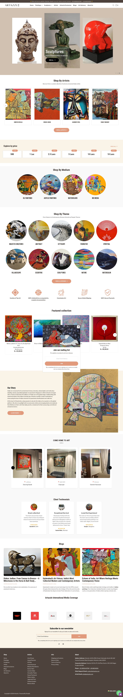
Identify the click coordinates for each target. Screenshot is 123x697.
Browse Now (12, 46)
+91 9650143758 (76, 1)
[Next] (115, 335)
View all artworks (60, 281)
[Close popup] (78, 326)
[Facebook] (59, 644)
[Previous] (8, 335)
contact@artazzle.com (93, 671)
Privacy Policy (55, 664)
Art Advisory (82, 5)
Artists (56, 5)
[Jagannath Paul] (76, 104)
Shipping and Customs (57, 658)
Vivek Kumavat (31, 664)
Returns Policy (55, 660)
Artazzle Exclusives (65, 5)
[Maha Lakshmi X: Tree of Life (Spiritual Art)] (18, 328)
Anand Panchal (31, 660)
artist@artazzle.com (87, 674)
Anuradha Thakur (32, 673)
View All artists (61, 130)
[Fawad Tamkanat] (105, 104)
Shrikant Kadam (31, 681)
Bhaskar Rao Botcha (33, 666)
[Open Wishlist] (120, 694)
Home (32, 5)
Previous (6, 106)
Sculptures (47, 5)
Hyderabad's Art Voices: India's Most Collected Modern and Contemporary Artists (61, 579)
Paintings (38, 5)
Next (117, 106)
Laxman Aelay (31, 671)
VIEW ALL (113, 146)
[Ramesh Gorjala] (18, 104)
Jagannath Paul (31, 679)
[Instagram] (63, 644)
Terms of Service (55, 662)
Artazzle (16, 693)
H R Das (29, 662)
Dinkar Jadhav (31, 677)
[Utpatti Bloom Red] (104, 328)
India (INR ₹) (113, 691)
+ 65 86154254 (86, 1)
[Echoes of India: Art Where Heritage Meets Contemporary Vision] (100, 562)
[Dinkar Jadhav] (47, 104)
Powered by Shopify (24, 693)
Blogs (75, 5)
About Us (90, 5)
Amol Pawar (30, 658)
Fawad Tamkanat (32, 675)
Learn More (15, 413)
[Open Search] (113, 5)
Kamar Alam (30, 668)
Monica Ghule (31, 683)
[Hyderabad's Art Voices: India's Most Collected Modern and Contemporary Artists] (61, 562)
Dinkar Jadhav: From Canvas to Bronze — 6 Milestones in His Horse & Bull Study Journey (21, 581)
